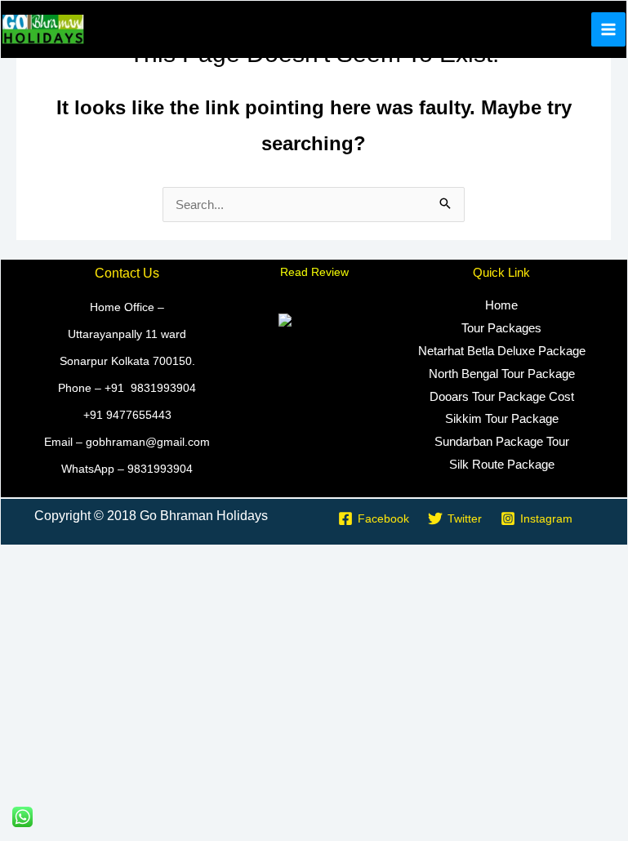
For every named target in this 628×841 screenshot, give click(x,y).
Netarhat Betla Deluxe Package (502, 351)
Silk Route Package (502, 464)
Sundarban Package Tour (501, 441)
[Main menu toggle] (608, 29)
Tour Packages (501, 328)
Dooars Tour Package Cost (502, 396)
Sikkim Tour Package (502, 418)
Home (501, 305)
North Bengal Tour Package (502, 373)
